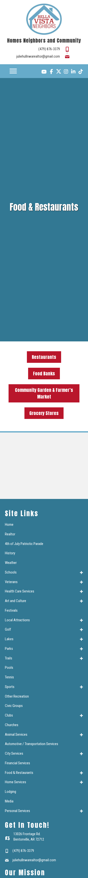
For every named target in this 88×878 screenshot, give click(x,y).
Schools (11, 572)
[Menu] (13, 71)
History (10, 553)
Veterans (11, 582)
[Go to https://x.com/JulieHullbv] (58, 71)
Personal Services (17, 811)
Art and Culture (15, 601)
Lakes (9, 639)
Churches (11, 725)
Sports (9, 687)
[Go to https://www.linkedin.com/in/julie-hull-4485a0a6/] (73, 72)
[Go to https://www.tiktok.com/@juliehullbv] (80, 72)
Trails (8, 658)
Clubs (9, 715)
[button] (81, 572)
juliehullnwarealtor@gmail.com (38, 56)
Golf (8, 629)
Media (9, 801)
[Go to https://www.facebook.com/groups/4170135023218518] (51, 72)
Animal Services (16, 734)
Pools (9, 667)
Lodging (10, 791)
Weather (11, 562)
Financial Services (17, 763)
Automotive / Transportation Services (31, 744)
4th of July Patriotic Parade (24, 544)
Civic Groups (14, 705)
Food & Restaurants (19, 772)
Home (9, 524)
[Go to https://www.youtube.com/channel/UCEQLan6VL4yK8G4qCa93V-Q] (44, 72)
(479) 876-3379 (49, 49)
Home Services (15, 782)
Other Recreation (17, 696)
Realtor (10, 534)
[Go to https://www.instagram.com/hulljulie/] (66, 72)
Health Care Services (19, 591)
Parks (9, 648)
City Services (14, 753)
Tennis (9, 677)
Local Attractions (17, 620)
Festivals (11, 610)
